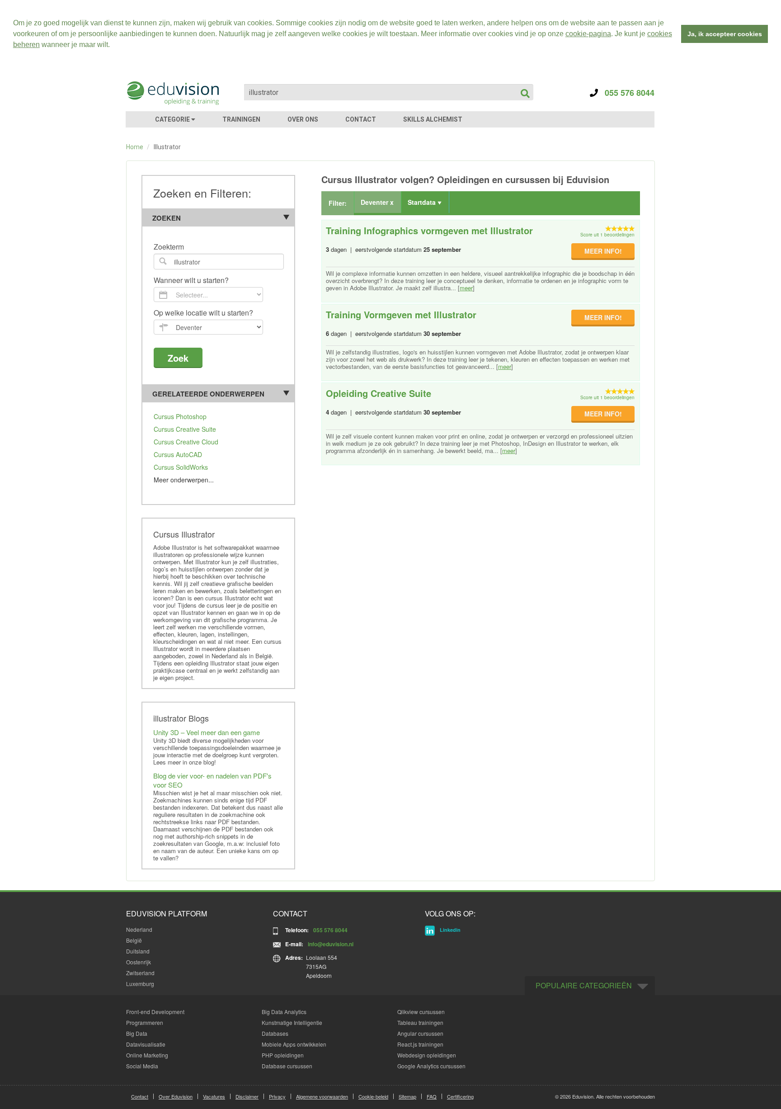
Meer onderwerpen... (184, 479)
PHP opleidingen (283, 1055)
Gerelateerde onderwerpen (208, 394)
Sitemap (407, 1096)
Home (134, 147)
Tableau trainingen (420, 1022)
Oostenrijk (138, 962)
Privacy (277, 1096)
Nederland (139, 929)
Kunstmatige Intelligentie (292, 1022)
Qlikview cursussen (421, 1011)
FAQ (432, 1096)
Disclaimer (247, 1096)
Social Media (142, 1066)
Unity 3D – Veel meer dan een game (206, 732)
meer (466, 287)
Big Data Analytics (284, 1011)
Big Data (136, 1033)
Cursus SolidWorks (181, 467)
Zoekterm (169, 247)
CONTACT (360, 119)
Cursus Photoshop (180, 416)
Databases (275, 1033)
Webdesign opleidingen (426, 1055)
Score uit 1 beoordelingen (607, 234)
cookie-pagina (588, 34)
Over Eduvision (176, 1096)
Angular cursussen (420, 1033)
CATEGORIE (173, 119)
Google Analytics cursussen (431, 1066)
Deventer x (377, 202)
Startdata (423, 202)
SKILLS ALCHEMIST (432, 119)
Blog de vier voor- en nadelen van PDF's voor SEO (212, 780)
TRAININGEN (241, 119)
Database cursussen (287, 1066)
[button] (113, 45)
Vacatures (214, 1096)
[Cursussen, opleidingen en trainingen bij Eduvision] (172, 93)
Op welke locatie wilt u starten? (203, 313)
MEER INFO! (603, 250)
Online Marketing (147, 1055)
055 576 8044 (626, 93)
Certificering (460, 1096)
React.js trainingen (420, 1044)
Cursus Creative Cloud (186, 441)
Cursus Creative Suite (185, 429)
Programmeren (144, 1022)
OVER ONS (302, 119)
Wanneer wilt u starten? (191, 280)
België (134, 940)
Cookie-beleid (373, 1096)
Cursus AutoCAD (178, 454)
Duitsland (138, 951)
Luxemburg (140, 983)
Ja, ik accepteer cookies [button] (724, 34)
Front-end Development (155, 1011)
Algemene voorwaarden (322, 1096)
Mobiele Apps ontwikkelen (294, 1044)
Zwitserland (140, 973)
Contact (139, 1096)
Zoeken (166, 218)
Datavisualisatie (145, 1044)
